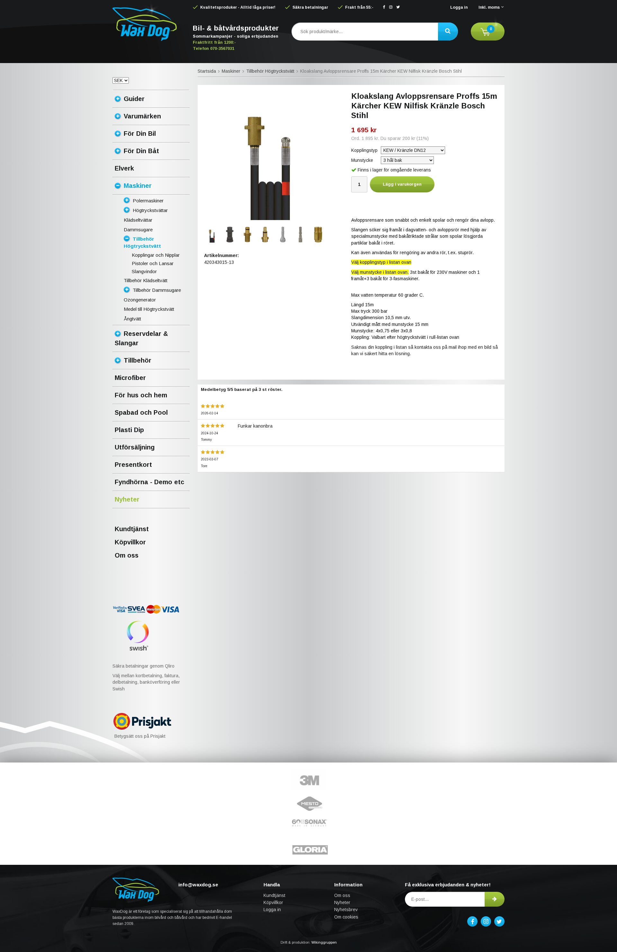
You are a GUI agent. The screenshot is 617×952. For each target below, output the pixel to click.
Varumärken (142, 116)
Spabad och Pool (141, 412)
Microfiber (130, 377)
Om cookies (346, 917)
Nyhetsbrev (346, 909)
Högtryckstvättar (150, 210)
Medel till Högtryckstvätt (149, 309)
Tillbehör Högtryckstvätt (142, 242)
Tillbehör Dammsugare (157, 290)
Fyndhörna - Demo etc (149, 481)
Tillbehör (137, 360)
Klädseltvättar (138, 220)
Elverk (124, 168)
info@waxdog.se (198, 884)
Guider (134, 98)
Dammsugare (138, 229)
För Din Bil (140, 133)
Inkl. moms (489, 7)
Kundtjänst (132, 528)
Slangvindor (144, 271)
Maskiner (138, 185)
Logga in (459, 7)
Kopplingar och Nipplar (156, 255)
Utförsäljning (135, 447)
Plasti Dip (129, 429)
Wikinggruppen (324, 942)
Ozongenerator (140, 299)
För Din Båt (141, 150)
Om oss (127, 555)
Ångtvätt (132, 318)
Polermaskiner (148, 200)
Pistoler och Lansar (153, 263)
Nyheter (127, 499)
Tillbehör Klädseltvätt (145, 280)
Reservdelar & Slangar (141, 338)
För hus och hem (141, 395)
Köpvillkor (130, 542)
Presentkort (133, 464)
